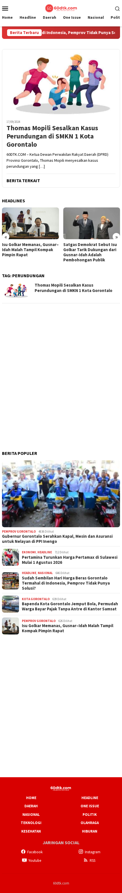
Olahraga (90, 822)
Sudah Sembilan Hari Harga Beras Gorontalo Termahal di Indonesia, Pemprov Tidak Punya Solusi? (66, 583)
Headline (44, 552)
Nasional (45, 573)
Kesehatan (31, 831)
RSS (92, 860)
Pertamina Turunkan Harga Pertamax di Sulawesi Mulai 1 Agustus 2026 (69, 560)
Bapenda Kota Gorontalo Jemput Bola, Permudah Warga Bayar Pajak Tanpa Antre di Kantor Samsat (70, 606)
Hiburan (89, 831)
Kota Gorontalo (36, 599)
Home (31, 797)
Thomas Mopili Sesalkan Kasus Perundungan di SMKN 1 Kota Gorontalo (52, 136)
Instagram (92, 852)
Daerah (31, 806)
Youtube (34, 860)
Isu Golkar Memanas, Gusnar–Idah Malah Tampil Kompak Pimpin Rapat (67, 628)
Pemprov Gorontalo (19, 531)
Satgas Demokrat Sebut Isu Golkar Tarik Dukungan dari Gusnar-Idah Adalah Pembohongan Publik (29, 252)
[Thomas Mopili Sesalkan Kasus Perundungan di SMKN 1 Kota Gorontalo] (61, 82)
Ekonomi (29, 552)
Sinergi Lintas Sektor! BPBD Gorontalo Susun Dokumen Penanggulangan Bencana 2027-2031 (90, 252)
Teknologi (31, 822)
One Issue (90, 806)
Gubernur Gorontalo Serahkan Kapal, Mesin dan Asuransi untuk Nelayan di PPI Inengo (57, 539)
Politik (90, 814)
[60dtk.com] (61, 7)
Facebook (35, 852)
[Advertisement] (61, 369)
